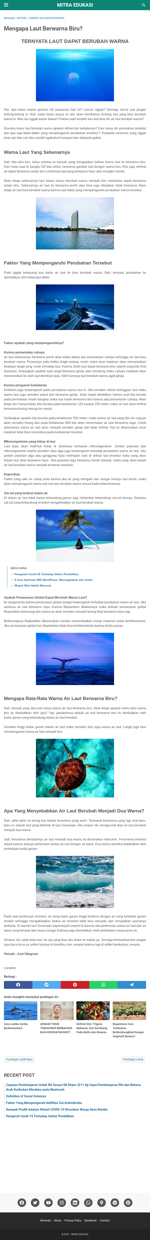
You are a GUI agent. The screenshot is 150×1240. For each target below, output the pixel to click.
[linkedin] (75, 1202)
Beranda (45, 1220)
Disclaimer (90, 1220)
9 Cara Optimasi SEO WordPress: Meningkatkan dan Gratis (54, 579)
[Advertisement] (75, 1153)
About (57, 1220)
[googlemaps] (101, 1202)
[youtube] (48, 1202)
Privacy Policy (72, 1220)
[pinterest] (75, 985)
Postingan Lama (133, 1059)
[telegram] (132, 985)
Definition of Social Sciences (26, 1096)
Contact (105, 1220)
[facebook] (18, 985)
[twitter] (46, 985)
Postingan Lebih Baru (19, 1059)
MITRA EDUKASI (75, 5)
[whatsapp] (103, 985)
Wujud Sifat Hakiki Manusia (33, 585)
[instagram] (61, 1202)
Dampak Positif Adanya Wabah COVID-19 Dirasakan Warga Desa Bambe (57, 1109)
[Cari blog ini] (143, 5)
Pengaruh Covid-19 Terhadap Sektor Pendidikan (47, 574)
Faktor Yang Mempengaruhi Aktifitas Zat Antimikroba (44, 1103)
